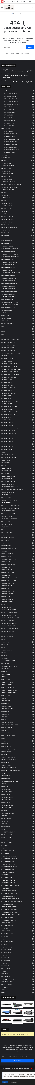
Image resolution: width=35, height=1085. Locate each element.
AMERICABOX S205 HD (10, 141)
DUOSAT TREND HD (7, 497)
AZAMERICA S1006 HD (8, 286)
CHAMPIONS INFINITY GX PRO (10, 339)
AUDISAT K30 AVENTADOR (9, 227)
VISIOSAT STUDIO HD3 (8, 984)
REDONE (4, 824)
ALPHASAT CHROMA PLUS (11, 99)
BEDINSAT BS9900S (8, 323)
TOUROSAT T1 (6, 931)
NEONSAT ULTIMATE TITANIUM (11, 770)
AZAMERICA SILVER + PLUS (10, 302)
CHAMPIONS (5, 337)
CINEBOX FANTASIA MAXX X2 (10, 374)
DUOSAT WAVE (6, 527)
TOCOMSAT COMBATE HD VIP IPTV (12, 901)
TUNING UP (5, 965)
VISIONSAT (5, 973)
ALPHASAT (5, 91)
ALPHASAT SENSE (9, 115)
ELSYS (4, 529)
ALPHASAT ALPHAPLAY (11, 93)
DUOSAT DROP (6, 460)
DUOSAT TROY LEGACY (8, 511)
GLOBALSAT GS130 (7, 636)
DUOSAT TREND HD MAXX (9, 500)
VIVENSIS (5, 987)
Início (7, 53)
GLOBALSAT (5, 604)
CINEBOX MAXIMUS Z (8, 409)
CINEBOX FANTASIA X (8, 385)
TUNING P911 (6, 955)
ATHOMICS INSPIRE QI (8, 182)
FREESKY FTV (6, 567)
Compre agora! (25, 53)
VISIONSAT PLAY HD (8, 979)
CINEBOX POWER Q (7, 422)
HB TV (4, 652)
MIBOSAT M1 (5, 711)
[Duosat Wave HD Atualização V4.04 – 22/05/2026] (6, 1004)
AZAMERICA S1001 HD (8, 275)
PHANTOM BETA (6, 794)
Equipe (17, 53)
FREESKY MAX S (6, 588)
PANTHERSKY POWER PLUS (10, 781)
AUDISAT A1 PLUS (7, 203)
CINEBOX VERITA (7, 449)
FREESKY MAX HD (7, 575)
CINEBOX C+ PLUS (7, 358)
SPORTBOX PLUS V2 (9, 832)
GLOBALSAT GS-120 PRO (9, 615)
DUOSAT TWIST (6, 521)
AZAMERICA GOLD (7, 259)
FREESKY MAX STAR (8, 591)
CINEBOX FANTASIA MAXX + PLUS (11, 369)
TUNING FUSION (6, 949)
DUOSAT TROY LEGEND (8, 513)
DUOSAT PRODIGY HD (8, 484)
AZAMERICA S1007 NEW (9, 289)
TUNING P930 (6, 963)
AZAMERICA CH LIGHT (8, 251)
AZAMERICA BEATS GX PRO (10, 248)
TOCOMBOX (5, 853)
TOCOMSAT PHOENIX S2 (9, 920)
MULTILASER (6, 733)
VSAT (3, 989)
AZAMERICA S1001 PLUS (9, 278)
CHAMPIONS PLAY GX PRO (9, 345)
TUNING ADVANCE (7, 947)
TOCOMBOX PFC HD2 (8, 869)
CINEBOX (4, 355)
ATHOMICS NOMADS (8, 190)
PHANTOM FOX (6, 800)
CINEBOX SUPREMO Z (8, 446)
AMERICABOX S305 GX (10, 147)
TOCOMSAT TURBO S (8, 923)
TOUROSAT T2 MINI (7, 939)
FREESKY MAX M (7, 586)
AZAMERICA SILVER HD (8, 307)
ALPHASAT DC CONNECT (11, 101)
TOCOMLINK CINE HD (8, 877)
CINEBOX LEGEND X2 (8, 398)
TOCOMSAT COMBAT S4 (9, 896)
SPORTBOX (5, 829)
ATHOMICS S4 (6, 195)
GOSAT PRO (5, 644)
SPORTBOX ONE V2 (7, 840)
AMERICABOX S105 (9, 136)
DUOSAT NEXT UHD (7, 478)
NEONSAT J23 (6, 762)
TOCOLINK (5, 845)
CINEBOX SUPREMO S (8, 436)
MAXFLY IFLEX (6, 674)
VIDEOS (4, 971)
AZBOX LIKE (5, 315)
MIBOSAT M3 (6, 717)
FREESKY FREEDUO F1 (8, 564)
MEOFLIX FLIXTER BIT (8, 687)
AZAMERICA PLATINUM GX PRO (11, 272)
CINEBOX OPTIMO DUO (8, 414)
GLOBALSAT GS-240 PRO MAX (10, 626)
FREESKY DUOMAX (7, 553)
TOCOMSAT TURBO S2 (8, 925)
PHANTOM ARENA (7, 792)
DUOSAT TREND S (7, 503)
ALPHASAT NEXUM (9, 112)
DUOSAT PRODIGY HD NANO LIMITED (12, 489)
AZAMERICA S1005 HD (8, 281)
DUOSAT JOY (6, 465)
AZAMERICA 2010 (7, 240)
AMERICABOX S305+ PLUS (11, 150)
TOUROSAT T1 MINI (7, 933)
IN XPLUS (5, 658)
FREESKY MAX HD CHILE (9, 580)
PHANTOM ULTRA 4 (7, 808)
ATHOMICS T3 (6, 198)
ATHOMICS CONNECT (8, 165)
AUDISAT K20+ (6, 224)
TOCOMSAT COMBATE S (9, 904)
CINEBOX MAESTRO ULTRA (9, 406)
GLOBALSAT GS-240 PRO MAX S (11, 628)
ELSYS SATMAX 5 (7, 532)
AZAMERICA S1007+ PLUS (9, 291)
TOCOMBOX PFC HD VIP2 (9, 866)
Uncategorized (6, 968)
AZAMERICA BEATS (7, 246)
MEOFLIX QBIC (6, 695)
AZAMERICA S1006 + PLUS (9, 283)
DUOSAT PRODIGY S (8, 492)
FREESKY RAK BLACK (8, 599)
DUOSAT (4, 452)
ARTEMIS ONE (6, 157)
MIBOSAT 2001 (6, 703)
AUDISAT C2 (5, 214)
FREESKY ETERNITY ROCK (9, 559)
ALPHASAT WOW (9, 125)
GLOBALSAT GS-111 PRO (9, 610)
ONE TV (4, 773)
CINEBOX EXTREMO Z (8, 361)
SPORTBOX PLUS (7, 842)
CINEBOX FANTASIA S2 (8, 382)
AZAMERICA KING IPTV (8, 267)
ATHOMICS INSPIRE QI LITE (10, 187)
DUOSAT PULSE (6, 495)
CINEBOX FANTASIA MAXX (9, 366)
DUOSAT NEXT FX (7, 473)
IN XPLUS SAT (6, 663)
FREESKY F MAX (6, 561)
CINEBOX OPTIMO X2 (8, 420)
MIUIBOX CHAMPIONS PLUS (10, 725)
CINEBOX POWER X (7, 425)
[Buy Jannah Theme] (17, 13)
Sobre (12, 53)
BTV (3, 326)
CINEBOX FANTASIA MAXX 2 (10, 371)
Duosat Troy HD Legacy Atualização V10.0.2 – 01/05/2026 (19, 1)
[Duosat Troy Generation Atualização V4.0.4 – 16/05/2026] (6, 1012)
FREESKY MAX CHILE (8, 572)
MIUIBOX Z (5, 730)
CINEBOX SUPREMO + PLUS (10, 428)
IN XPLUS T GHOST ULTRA (9, 666)
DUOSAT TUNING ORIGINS (9, 519)
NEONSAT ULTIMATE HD (9, 767)
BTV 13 (4, 329)
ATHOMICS (5, 160)
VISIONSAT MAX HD (7, 976)
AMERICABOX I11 (8, 131)
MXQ (3, 738)
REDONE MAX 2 (6, 826)
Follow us (5, 1029)
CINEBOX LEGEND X (7, 396)
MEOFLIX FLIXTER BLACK (9, 690)
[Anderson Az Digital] (9, 7)
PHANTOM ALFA (6, 789)
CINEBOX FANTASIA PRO (9, 377)
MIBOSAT (4, 698)
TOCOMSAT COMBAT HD (9, 891)
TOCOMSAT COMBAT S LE (9, 893)
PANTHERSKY (6, 778)
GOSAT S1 (5, 647)
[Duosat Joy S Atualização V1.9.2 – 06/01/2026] (28, 1020)
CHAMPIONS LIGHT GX (8, 342)
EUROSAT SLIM (6, 543)
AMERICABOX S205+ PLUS (11, 144)
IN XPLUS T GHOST (9, 661)
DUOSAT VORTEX (7, 524)
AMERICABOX (6, 128)
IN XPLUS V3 (6, 668)
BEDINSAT (5, 321)
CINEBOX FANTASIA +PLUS (9, 363)
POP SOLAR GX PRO (8, 813)
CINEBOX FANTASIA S (8, 380)
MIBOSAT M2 (6, 714)
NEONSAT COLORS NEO (9, 759)
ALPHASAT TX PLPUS (10, 120)
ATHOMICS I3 (6, 176)
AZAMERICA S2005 (7, 299)
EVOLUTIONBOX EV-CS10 (9, 548)
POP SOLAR (5, 810)
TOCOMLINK (5, 874)
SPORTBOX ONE (6, 837)
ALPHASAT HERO (9, 109)
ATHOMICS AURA (7, 163)
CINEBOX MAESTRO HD (8, 404)
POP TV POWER (6, 818)
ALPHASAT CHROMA (10, 96)
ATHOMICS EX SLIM (7, 174)
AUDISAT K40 (6, 230)
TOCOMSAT (5, 888)
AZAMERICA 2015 (7, 243)
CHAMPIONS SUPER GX (8, 350)
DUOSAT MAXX (6, 470)
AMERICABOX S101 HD (10, 133)
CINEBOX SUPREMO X (8, 441)
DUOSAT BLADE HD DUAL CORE (11, 457)
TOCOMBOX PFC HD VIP (9, 864)
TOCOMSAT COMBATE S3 (9, 909)
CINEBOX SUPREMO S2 (8, 438)
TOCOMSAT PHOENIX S (8, 917)
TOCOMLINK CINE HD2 (8, 880)
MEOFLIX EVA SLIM (7, 682)
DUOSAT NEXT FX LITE (8, 476)
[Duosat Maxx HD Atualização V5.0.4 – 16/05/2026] (17, 1020)
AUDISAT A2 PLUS (7, 206)
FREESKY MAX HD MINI (8, 583)
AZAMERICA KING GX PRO (9, 262)
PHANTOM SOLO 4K (8, 805)
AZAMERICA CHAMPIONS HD (10, 254)
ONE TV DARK (6, 775)
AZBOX (4, 313)
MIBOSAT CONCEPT (7, 709)
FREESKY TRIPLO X (7, 602)
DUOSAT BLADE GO (7, 454)
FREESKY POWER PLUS (8, 594)
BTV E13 (4, 331)
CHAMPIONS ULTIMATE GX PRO (11, 353)
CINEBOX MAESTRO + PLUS (10, 401)
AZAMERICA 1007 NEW (8, 238)
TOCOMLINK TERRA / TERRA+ (10, 885)
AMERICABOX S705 (9, 152)
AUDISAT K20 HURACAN (9, 222)
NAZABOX (5, 743)
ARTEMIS (4, 155)
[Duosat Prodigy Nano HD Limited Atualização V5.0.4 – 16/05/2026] (6, 1020)
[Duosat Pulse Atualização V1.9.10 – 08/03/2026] (28, 1012)
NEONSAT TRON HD (7, 765)
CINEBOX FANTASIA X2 (8, 388)
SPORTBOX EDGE (7, 834)
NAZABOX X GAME (7, 751)
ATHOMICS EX (6, 171)
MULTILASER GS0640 (8, 735)
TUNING (4, 944)
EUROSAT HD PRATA (8, 537)
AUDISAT (4, 200)
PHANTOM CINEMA (7, 797)
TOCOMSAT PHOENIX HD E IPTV (11, 915)
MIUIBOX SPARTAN (7, 727)
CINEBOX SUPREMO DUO (9, 430)
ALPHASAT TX (8, 117)
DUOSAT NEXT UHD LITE (9, 481)
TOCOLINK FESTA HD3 (8, 850)
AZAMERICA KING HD (8, 264)
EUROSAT (5, 535)
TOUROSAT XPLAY (7, 941)
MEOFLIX (4, 676)
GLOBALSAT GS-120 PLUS (9, 612)
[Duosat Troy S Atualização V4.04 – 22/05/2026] (17, 1004)
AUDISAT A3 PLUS (7, 208)
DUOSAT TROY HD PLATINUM (10, 508)
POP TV (4, 816)
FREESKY (4, 551)
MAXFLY (4, 671)
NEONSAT (5, 754)
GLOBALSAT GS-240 (8, 620)
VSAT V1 (4, 992)
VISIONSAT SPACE (7, 981)
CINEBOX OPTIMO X (7, 417)
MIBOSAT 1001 (6, 701)
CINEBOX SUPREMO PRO (9, 433)
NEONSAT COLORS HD (8, 757)
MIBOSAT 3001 (6, 706)
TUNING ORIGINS (7, 952)
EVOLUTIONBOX (6, 545)
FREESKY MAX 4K (7, 569)
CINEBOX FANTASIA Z (8, 390)
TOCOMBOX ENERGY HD (9, 856)
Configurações (14, 1082)
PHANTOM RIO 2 (6, 802)
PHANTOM (5, 786)
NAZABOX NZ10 (6, 746)
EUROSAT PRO (6, 540)
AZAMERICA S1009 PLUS (9, 297)
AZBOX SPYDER (6, 318)
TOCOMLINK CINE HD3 (8, 882)
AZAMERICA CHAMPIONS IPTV (10, 256)
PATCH (4, 783)
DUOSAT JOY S (6, 468)
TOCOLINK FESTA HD (8, 848)
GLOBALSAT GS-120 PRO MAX (10, 618)
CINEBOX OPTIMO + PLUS (9, 412)
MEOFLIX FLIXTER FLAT (9, 693)
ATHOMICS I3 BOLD (7, 179)
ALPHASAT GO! (8, 107)
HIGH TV (4, 655)
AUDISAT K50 (6, 232)
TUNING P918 (6, 957)
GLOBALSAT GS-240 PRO (9, 623)
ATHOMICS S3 (6, 192)
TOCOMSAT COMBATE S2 (9, 907)
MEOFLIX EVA (6, 679)
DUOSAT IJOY (6, 462)
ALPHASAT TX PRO (9, 123)
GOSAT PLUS (6, 642)
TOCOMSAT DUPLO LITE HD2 (10, 912)
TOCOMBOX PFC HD (8, 861)
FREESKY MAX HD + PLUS (9, 577)
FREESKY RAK (6, 596)
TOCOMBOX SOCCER (8, 872)
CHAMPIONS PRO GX (8, 347)
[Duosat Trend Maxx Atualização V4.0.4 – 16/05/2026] (17, 1012)
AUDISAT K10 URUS (7, 219)
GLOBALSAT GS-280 (8, 634)
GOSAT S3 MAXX (7, 650)
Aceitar (5, 1082)
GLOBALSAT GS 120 (7, 607)
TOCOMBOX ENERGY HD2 (9, 858)
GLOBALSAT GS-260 (8, 631)
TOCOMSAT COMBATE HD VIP (10, 899)
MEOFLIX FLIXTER (7, 685)
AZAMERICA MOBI (7, 270)
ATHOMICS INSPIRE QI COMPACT (11, 184)
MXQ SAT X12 (6, 741)
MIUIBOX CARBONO (7, 722)
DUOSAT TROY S (7, 516)
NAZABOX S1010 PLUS (8, 749)
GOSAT (4, 639)
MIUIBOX (4, 719)
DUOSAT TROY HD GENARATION (11, 505)
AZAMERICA (5, 235)
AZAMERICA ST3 (7, 310)
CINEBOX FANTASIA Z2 (8, 393)
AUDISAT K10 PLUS (7, 216)
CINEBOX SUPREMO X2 (8, 444)
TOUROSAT (5, 928)
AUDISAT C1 (5, 211)
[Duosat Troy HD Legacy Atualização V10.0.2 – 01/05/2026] (28, 1004)
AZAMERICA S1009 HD (8, 294)
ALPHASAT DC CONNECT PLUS (13, 104)
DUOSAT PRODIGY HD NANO (10, 487)
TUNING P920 (6, 960)
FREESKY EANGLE (7, 556)
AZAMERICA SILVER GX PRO (10, 305)
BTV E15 (4, 334)
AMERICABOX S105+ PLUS (11, 139)
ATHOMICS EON (6, 168)
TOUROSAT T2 (6, 936)
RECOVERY (5, 821)
